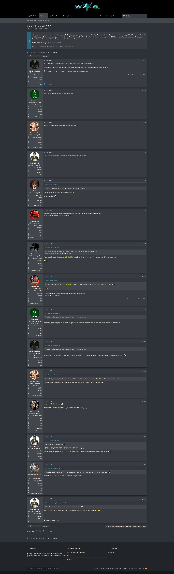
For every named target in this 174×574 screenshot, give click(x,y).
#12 (145, 401)
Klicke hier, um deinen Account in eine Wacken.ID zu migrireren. (53, 47)
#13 (145, 436)
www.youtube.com (36, 431)
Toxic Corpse (34, 411)
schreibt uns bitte (55, 43)
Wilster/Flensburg (36, 493)
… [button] (35, 56)
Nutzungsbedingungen (106, 568)
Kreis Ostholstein (36, 270)
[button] (60, 16)
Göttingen (38, 117)
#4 (145, 153)
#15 (145, 499)
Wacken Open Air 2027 (38, 568)
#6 (145, 211)
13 (39, 56)
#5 (145, 180)
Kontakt (69, 559)
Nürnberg (39, 428)
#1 (145, 61)
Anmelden (111, 552)
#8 (145, 276)
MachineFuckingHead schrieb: (54, 503)
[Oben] (143, 568)
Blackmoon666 (32, 29)
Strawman (34, 254)
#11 (145, 371)
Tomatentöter (34, 133)
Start (140, 568)
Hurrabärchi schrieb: (51, 184)
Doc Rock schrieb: (51, 375)
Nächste (45, 56)
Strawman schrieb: (51, 280)
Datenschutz (119, 568)
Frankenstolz (34, 221)
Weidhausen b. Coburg (37, 238)
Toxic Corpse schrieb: (52, 440)
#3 (145, 122)
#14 (145, 464)
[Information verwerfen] (144, 35)
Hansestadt (38, 205)
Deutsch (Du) (53, 568)
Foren (69, 556)
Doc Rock (34, 101)
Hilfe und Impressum (130, 568)
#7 (145, 243)
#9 (145, 309)
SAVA (34, 191)
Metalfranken (37, 147)
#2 (145, 90)
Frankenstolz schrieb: (52, 247)
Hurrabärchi (34, 163)
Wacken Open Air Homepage (76, 552)
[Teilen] (143, 61)
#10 (145, 341)
